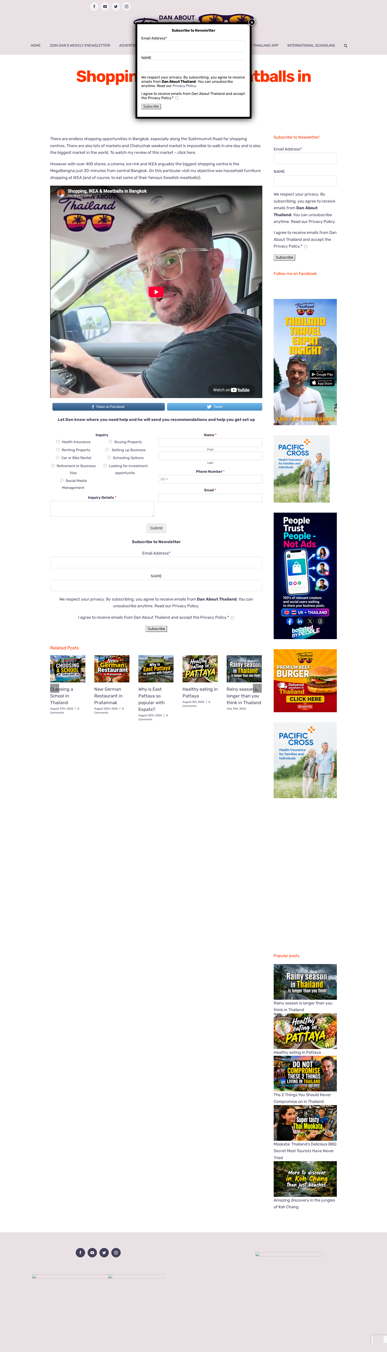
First (210, 449)
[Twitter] (104, 1252)
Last (210, 462)
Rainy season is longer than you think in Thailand (244, 695)
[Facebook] (80, 1252)
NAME (156, 576)
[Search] (345, 45)
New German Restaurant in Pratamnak (108, 695)
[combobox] (164, 479)
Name (210, 435)
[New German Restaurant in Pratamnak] (111, 668)
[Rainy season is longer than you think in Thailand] (244, 668)
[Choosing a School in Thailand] (67, 668)
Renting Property (76, 450)
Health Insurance (76, 442)
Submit (156, 528)
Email (210, 490)
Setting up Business (128, 450)
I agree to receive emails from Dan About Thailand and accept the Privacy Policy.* (153, 617)
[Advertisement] (156, 756)
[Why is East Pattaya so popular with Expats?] (156, 668)
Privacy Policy (185, 605)
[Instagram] (116, 1252)
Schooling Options (128, 458)
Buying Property (128, 442)
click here (185, 152)
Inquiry (102, 435)
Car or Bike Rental (76, 458)
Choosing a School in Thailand (61, 695)
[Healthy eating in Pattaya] (200, 668)
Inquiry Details (102, 497)
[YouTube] (92, 1252)
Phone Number (210, 471)
